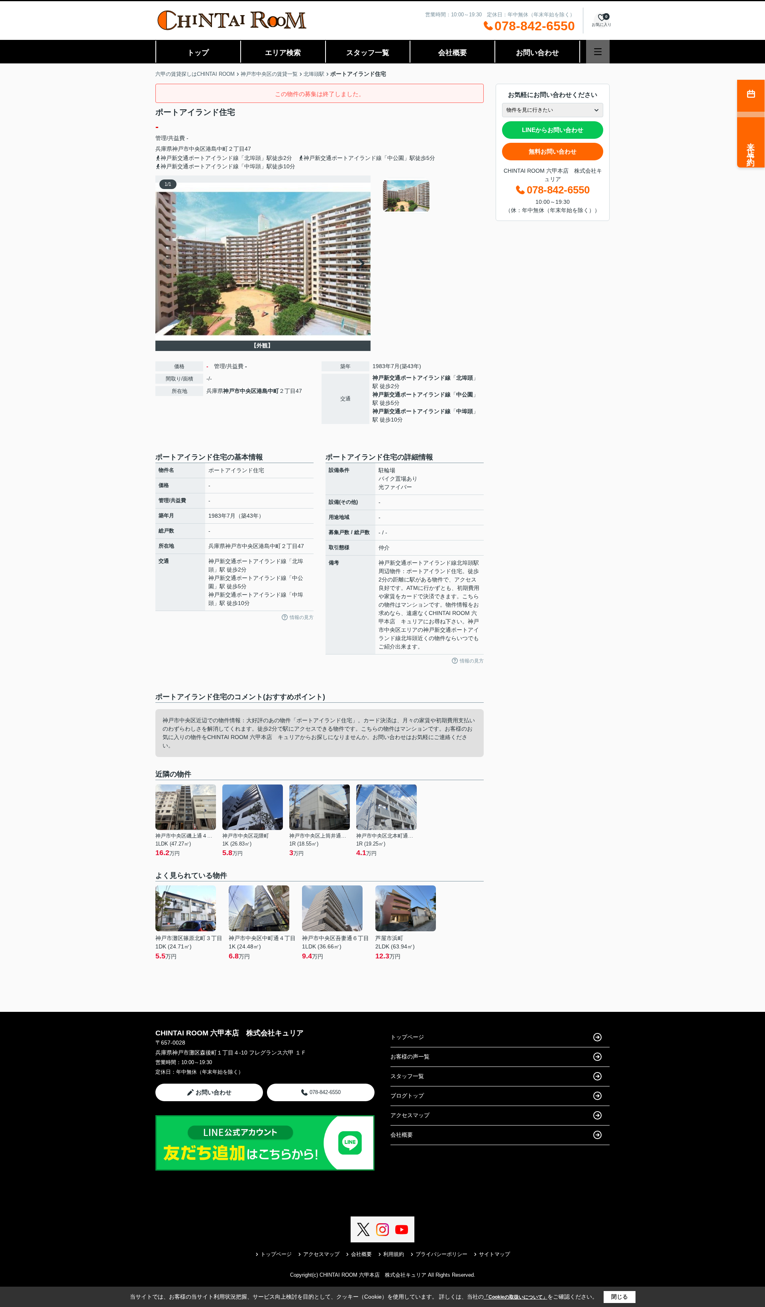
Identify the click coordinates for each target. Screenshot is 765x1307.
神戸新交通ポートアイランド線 (412, 378)
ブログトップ (407, 1095)
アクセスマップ (410, 1115)
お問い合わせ (537, 53)
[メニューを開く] (598, 51)
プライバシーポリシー (441, 1254)
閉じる (619, 1296)
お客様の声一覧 (410, 1056)
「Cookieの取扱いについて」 (515, 1297)
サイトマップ (494, 1254)
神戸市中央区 (189, 149)
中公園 (464, 394)
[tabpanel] (432, 195)
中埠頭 (464, 411)
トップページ (407, 1037)
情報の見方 (302, 617)
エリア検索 (283, 53)
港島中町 (217, 149)
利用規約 (393, 1254)
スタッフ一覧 (367, 53)
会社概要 (452, 53)
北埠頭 (464, 378)
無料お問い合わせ (553, 151)
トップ (198, 53)
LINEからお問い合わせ (552, 129)
